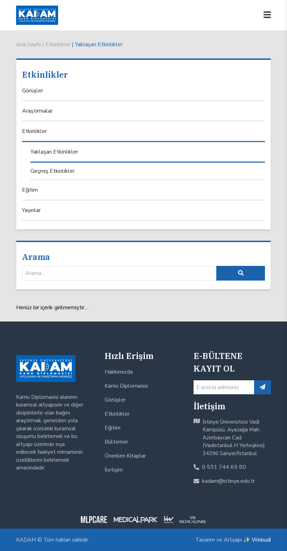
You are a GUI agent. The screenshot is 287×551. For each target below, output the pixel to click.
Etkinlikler (59, 44)
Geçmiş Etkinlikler (52, 171)
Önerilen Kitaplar (125, 456)
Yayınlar (31, 210)
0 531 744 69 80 (224, 467)
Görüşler (32, 90)
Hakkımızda (119, 372)
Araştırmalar (37, 111)
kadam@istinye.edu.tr (228, 481)
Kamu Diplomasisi (126, 386)
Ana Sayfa (28, 44)
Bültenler (116, 442)
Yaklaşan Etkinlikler (98, 44)
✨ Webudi (257, 540)
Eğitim (30, 190)
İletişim (114, 470)
